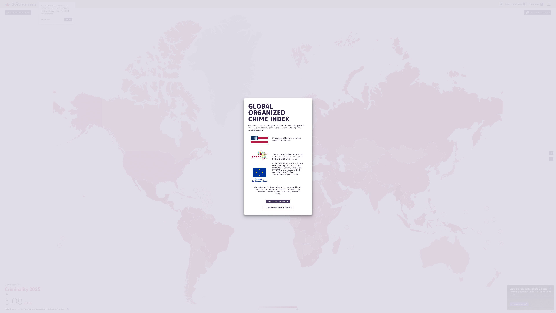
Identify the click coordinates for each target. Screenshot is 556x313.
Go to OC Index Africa (279, 208)
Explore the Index (278, 201)
